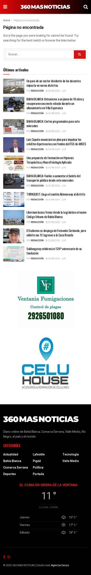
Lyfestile (39, 454)
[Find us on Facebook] (4, 557)
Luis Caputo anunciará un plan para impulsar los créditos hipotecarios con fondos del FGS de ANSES (56, 141)
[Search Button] (86, 7)
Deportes (9, 474)
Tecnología (70, 454)
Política (38, 467)
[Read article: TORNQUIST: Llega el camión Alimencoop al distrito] (13, 199)
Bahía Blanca (12, 461)
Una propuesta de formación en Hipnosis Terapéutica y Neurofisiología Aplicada (50, 159)
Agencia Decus (60, 565)
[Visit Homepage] (45, 7)
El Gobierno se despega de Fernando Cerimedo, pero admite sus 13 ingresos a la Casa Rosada (56, 232)
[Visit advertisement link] (45, 298)
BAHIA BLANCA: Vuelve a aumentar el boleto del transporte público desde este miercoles (53, 177)
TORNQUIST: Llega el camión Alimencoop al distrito (55, 194)
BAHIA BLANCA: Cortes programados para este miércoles (53, 123)
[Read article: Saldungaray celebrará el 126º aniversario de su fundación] (13, 254)
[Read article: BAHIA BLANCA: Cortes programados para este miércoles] (13, 126)
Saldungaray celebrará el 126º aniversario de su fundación (54, 250)
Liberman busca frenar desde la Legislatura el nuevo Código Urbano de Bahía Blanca (56, 214)
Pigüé (37, 461)
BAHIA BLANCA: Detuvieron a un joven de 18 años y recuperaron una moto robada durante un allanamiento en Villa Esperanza (55, 103)
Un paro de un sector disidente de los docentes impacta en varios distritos (53, 83)
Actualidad (10, 454)
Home (6, 20)
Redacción (37, 90)
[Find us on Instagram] (8, 557)
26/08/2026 (54, 90)
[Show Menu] (5, 7)
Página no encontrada (26, 20)
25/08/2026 (54, 167)
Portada (38, 474)
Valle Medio (70, 461)
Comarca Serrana (15, 467)
